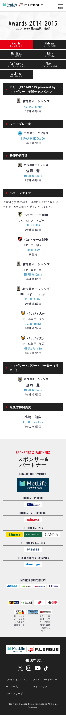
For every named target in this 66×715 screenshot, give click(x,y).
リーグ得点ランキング (16, 64)
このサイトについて (17, 679)
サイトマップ (40, 686)
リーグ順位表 (16, 54)
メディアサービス (15, 693)
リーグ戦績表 (49, 54)
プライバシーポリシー (45, 679)
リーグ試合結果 (50, 44)
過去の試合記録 (16, 74)
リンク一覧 (12, 686)
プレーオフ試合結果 (50, 64)
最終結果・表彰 (16, 44)
